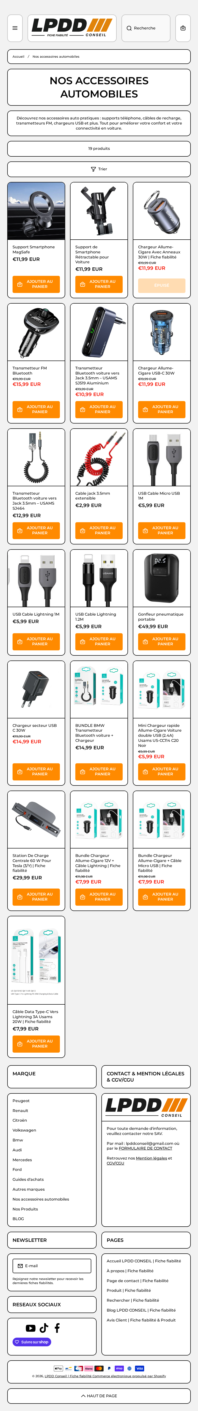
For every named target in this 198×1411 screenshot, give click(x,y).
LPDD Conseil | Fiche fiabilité (68, 1376)
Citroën (20, 1120)
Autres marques (29, 1189)
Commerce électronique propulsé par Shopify (129, 1376)
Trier (102, 169)
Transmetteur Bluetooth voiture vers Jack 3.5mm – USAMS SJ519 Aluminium (97, 375)
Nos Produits (25, 1209)
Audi (17, 1150)
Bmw (18, 1140)
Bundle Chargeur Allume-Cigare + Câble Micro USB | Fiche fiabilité (160, 863)
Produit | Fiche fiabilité (129, 1290)
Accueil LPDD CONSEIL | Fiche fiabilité (144, 1261)
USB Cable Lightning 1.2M (95, 617)
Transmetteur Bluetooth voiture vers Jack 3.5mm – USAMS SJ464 (35, 501)
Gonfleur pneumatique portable (161, 617)
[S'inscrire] (84, 1266)
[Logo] (72, 28)
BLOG (18, 1218)
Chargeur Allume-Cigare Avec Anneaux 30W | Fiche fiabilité (159, 252)
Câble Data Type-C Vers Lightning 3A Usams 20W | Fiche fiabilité (35, 1016)
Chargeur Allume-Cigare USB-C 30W (156, 370)
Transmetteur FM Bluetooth (30, 370)
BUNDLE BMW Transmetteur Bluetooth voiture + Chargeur (94, 733)
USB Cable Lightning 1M (36, 614)
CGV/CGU (115, 1163)
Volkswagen (24, 1130)
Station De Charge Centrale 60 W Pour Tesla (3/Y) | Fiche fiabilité (32, 863)
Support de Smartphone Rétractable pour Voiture (92, 254)
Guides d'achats (28, 1179)
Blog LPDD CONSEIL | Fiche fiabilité (141, 1310)
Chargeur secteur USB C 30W (35, 728)
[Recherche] (126, 28)
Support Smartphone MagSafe (34, 249)
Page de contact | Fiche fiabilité (138, 1281)
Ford (17, 1169)
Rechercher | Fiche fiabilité (133, 1300)
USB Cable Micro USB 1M (159, 496)
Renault (20, 1110)
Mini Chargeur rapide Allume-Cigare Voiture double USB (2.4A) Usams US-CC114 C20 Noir (160, 735)
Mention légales (151, 1158)
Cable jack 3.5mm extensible (92, 496)
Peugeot (21, 1100)
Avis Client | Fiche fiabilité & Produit (141, 1320)
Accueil (18, 56)
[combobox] (145, 28)
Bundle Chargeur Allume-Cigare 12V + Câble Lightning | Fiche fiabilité (97, 863)
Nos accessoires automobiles (41, 1199)
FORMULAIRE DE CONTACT (145, 1148)
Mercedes (22, 1160)
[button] (183, 28)
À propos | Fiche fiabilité (130, 1271)
